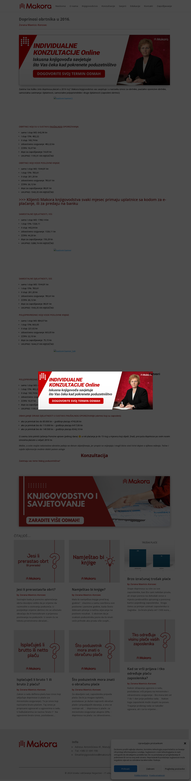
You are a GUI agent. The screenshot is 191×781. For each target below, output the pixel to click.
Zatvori (150, 373)
